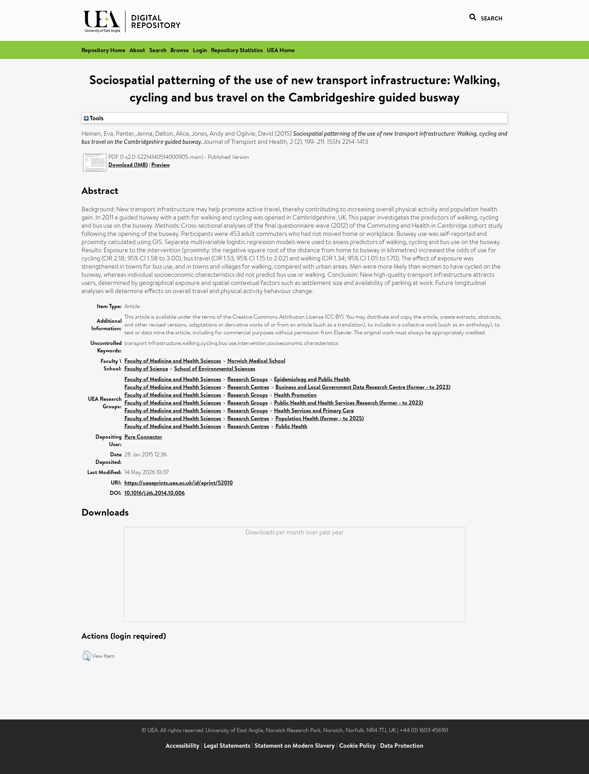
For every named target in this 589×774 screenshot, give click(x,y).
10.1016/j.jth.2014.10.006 (154, 493)
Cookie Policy (357, 745)
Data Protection (401, 745)
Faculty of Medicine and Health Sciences (172, 360)
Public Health (291, 426)
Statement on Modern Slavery (295, 745)
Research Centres (248, 387)
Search (157, 50)
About (137, 50)
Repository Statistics (237, 50)
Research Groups (247, 379)
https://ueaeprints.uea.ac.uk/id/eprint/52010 (178, 482)
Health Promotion (295, 394)
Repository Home (103, 50)
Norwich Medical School (256, 360)
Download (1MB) (128, 164)
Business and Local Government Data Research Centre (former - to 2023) (362, 387)
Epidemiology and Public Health (312, 379)
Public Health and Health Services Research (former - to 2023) (348, 402)
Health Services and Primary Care (314, 410)
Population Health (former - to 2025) (319, 418)
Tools (96, 117)
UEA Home (281, 50)
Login (200, 50)
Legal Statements (227, 745)
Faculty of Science (146, 368)
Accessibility (182, 745)
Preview (160, 164)
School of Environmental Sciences (214, 368)
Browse (179, 50)
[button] (86, 656)
